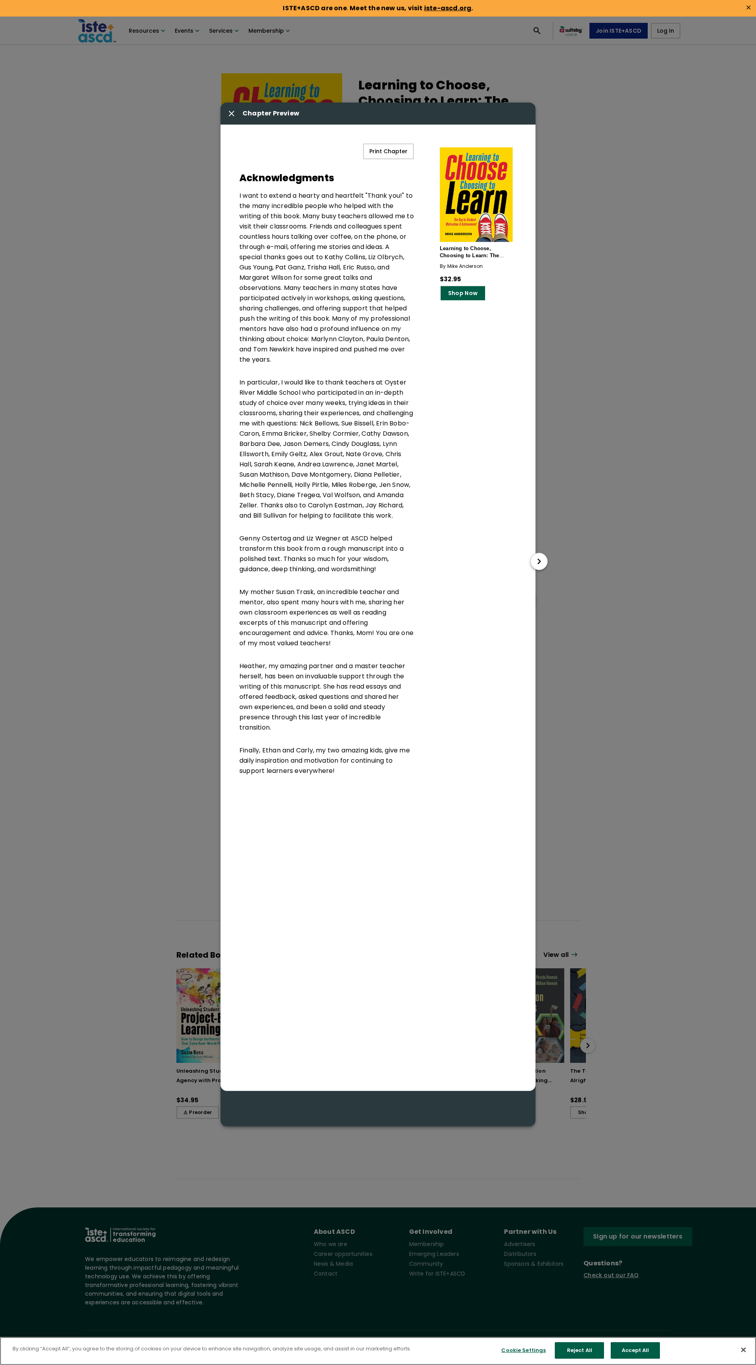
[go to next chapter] (539, 561)
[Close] (743, 1349)
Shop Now (463, 293)
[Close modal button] (231, 113)
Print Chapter (388, 151)
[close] (748, 7)
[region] (378, 1351)
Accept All (635, 1350)
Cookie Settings (523, 1350)
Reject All (579, 1350)
